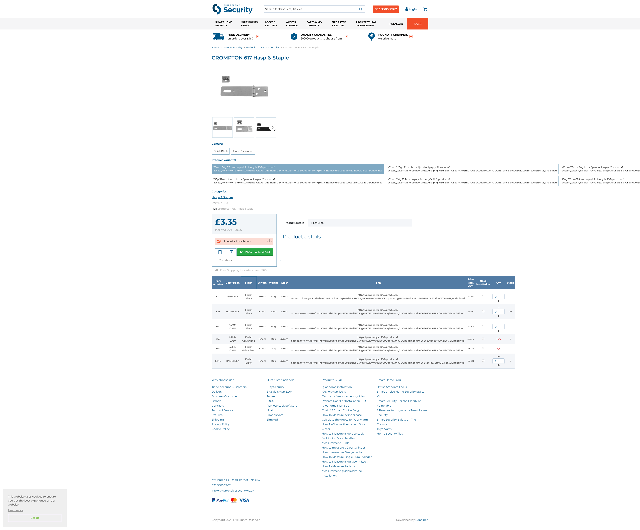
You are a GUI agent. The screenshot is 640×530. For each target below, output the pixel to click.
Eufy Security (275, 387)
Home (215, 47)
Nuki (270, 410)
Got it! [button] (34, 518)
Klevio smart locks (334, 391)
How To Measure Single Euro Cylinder (347, 457)
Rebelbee (421, 520)
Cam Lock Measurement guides (343, 396)
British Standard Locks (392, 387)
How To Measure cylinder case (342, 415)
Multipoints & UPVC (249, 24)
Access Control (292, 24)
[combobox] (314, 9)
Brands (216, 401)
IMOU (270, 401)
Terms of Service (222, 410)
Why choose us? (223, 380)
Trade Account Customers (229, 387)
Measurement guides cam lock (342, 471)
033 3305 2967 (386, 9)
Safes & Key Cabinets (314, 24)
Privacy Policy (221, 424)
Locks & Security (271, 24)
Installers (396, 23)
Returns (217, 415)
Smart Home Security (223, 24)
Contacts (218, 405)
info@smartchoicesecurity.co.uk (233, 490)
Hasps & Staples (270, 47)
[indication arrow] (257, 36)
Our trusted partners (280, 380)
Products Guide (332, 380)
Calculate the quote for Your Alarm (345, 419)
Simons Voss (275, 415)
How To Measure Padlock (338, 466)
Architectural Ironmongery (366, 24)
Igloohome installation (337, 387)
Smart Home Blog (389, 380)
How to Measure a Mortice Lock (343, 433)
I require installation (237, 241)
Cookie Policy (221, 429)
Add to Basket (257, 252)
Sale (418, 24)
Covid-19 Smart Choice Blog (340, 410)
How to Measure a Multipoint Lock (345, 461)
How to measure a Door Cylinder (343, 447)
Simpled (272, 419)
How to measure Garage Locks (342, 452)
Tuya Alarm (384, 429)
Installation (329, 475)
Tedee (271, 396)
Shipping (218, 419)
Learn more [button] (15, 510)
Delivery (217, 391)
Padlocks (251, 47)
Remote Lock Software (282, 405)
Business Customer (225, 396)
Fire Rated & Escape (339, 24)
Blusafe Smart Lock (279, 391)
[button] (272, 127)
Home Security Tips (390, 433)
